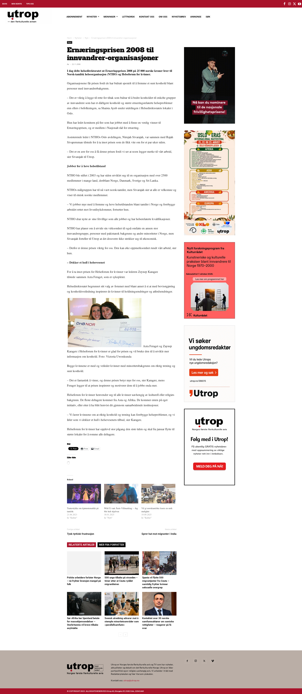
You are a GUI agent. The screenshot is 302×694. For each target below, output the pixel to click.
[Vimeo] (213, 661)
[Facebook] (187, 661)
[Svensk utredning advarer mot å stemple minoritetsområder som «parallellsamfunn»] (122, 604)
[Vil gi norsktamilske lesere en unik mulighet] (158, 493)
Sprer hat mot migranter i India (159, 533)
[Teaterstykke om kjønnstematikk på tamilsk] (84, 493)
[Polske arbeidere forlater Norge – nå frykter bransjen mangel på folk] (84, 563)
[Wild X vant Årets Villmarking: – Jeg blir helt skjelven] (121, 493)
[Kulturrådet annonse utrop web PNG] (209, 317)
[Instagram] (196, 661)
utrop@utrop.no (131, 680)
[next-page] (125, 635)
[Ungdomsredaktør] (209, 401)
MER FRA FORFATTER (111, 544)
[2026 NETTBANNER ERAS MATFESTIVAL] (209, 234)
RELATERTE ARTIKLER (81, 544)
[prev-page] (120, 635)
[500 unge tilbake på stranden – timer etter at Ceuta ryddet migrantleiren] (122, 563)
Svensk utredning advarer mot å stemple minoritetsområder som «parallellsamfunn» (122, 621)
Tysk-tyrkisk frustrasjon (80, 533)
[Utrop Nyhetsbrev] (209, 484)
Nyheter (78, 38)
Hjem (69, 38)
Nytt (86, 38)
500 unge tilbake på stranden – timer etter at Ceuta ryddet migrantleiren (121, 581)
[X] (204, 661)
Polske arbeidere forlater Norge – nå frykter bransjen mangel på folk (84, 581)
